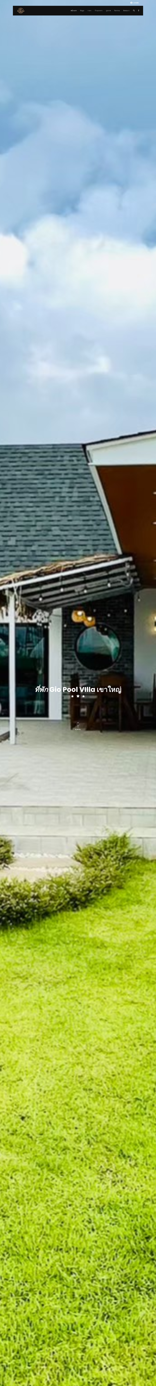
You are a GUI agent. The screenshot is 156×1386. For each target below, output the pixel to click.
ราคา (89, 10)
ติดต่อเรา (126, 10)
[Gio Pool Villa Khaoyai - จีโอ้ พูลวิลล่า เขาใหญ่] (21, 11)
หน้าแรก (74, 10)
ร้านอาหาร (98, 10)
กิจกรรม (117, 10)
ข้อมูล (82, 10)
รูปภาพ (108, 10)
